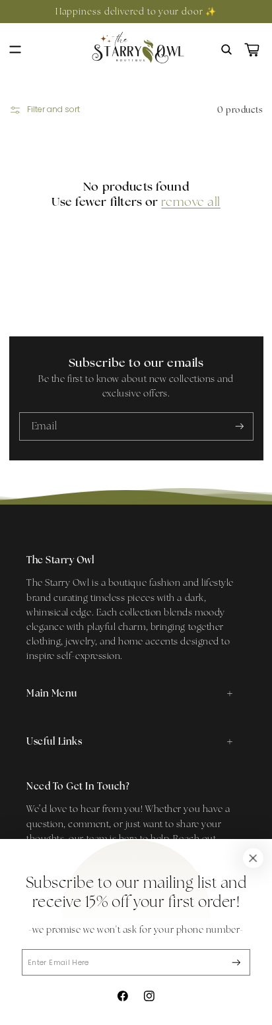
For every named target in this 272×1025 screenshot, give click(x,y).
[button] (15, 50)
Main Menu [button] (51, 693)
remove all (190, 201)
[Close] (253, 858)
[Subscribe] (236, 962)
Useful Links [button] (54, 741)
